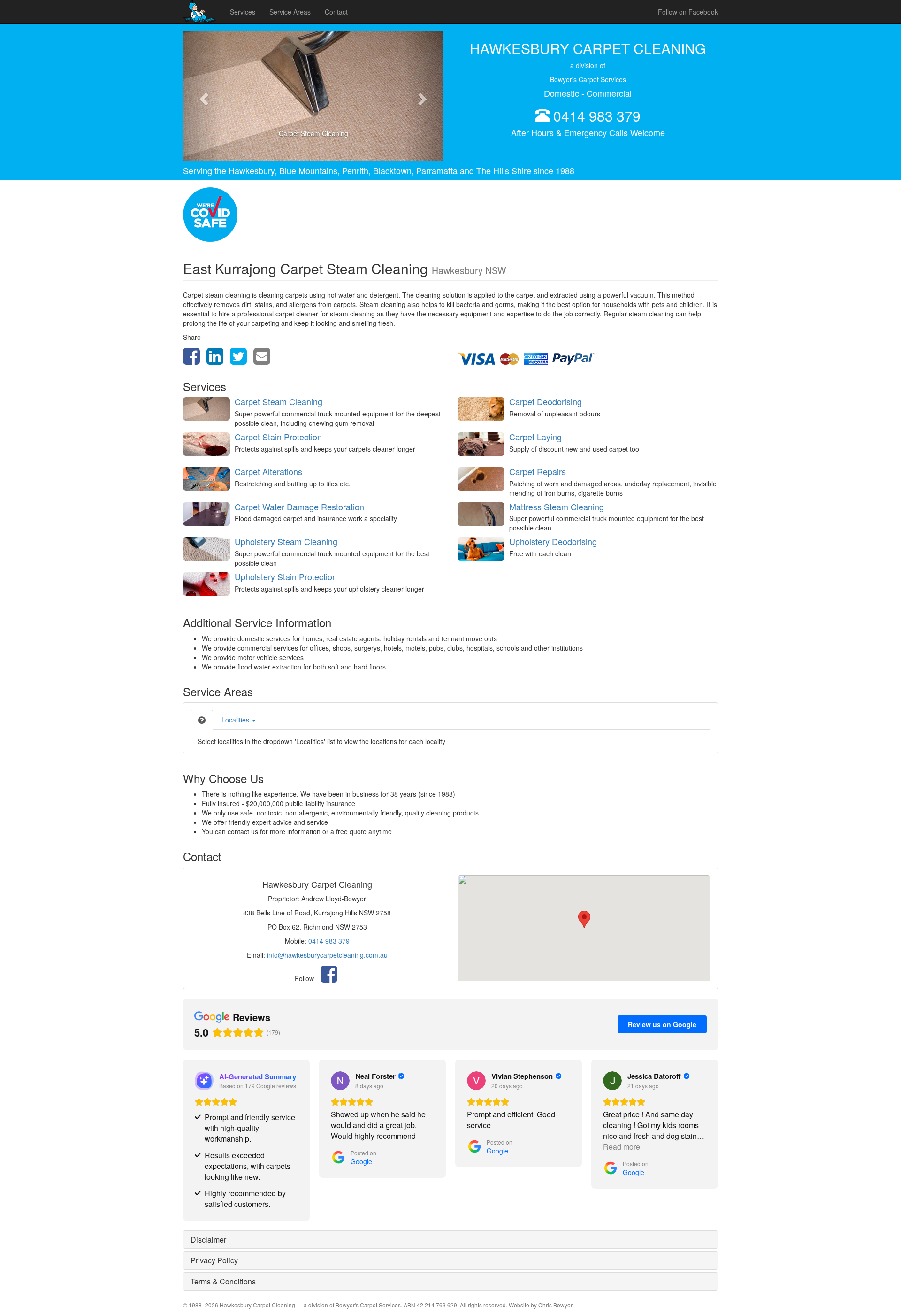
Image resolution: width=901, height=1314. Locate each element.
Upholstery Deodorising (553, 541)
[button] (202, 96)
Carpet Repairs (537, 471)
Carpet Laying (535, 436)
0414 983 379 (597, 116)
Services (242, 11)
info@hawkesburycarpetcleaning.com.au (327, 955)
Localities (236, 719)
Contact (336, 11)
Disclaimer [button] (208, 1239)
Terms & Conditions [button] (223, 1281)
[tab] (202, 720)
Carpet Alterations (268, 471)
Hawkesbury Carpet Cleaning (257, 1305)
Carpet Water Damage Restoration (299, 506)
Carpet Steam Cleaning (278, 401)
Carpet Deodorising (545, 401)
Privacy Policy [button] (214, 1260)
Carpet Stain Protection (278, 436)
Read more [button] (621, 1146)
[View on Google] (340, 1080)
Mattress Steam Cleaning (556, 506)
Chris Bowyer (555, 1305)
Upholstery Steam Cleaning (286, 541)
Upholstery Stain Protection (286, 576)
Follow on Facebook (688, 11)
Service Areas (290, 11)
